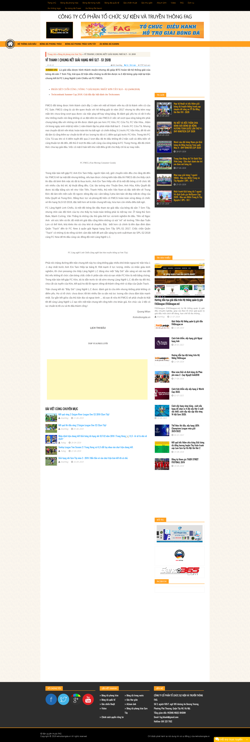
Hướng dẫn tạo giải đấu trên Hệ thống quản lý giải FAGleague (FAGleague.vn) (179, 302)
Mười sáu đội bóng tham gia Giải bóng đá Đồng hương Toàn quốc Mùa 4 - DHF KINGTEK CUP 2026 (188, 145)
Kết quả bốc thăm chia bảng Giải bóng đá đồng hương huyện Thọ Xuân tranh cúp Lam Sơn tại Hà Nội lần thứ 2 (188, 445)
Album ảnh (162, 2)
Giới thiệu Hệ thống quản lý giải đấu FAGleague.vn (187, 323)
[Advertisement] (97, 379)
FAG (181, 2)
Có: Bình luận (131, 65)
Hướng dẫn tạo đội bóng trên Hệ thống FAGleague (186, 356)
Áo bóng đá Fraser (73, 8)
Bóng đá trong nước (91, 2)
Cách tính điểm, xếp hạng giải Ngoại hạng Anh (187, 340)
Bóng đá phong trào (69, 2)
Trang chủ (52, 2)
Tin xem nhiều (163, 257)
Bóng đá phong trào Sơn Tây (80, 44)
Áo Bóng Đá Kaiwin (94, 8)
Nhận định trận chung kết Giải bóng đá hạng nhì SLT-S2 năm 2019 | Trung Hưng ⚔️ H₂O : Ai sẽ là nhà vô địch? (102, 437)
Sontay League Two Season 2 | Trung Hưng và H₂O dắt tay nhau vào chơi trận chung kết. (95, 447)
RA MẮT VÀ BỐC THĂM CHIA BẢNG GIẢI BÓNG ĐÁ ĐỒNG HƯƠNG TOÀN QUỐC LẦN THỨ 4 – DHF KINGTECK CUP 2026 (188, 127)
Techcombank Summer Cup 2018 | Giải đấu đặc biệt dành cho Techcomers (85, 94)
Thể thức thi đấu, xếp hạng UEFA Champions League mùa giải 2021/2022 (185, 428)
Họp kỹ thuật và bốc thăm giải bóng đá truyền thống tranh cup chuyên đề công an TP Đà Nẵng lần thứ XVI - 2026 (187, 108)
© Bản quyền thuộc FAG (50, 733)
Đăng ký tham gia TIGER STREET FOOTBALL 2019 (185, 461)
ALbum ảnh (131, 704)
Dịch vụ (191, 2)
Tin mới (160, 95)
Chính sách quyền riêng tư (112, 717)
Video (173, 2)
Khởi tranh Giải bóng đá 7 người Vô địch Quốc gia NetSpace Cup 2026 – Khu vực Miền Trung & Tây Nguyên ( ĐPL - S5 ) (188, 196)
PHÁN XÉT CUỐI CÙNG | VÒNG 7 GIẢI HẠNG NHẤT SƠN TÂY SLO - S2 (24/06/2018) (95, 89)
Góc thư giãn (146, 2)
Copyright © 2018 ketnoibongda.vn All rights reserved (63, 736)
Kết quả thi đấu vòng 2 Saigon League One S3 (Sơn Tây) (82, 425)
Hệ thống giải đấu (27, 44)
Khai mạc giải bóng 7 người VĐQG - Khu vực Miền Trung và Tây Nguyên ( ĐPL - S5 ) (187, 178)
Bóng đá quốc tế (112, 2)
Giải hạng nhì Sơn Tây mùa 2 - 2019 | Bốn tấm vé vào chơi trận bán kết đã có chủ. (93, 458)
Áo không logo (54, 8)
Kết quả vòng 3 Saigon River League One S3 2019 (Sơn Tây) (83, 415)
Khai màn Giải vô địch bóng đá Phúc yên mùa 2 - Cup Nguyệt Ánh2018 (187, 373)
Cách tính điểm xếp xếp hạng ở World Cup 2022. (188, 390)
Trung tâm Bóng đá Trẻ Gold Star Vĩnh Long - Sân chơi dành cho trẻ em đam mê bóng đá (188, 161)
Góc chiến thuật (130, 2)
